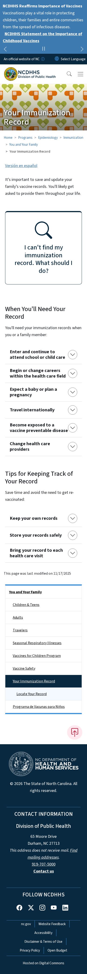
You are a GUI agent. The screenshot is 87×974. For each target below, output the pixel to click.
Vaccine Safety (24, 668)
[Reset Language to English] (57, 59)
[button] (66, 74)
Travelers (20, 630)
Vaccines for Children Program (37, 655)
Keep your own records (34, 518)
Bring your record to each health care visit (36, 553)
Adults (18, 617)
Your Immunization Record (34, 681)
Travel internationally (32, 410)
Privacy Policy (30, 950)
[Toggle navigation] (80, 74)
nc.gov (26, 924)
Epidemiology (48, 137)
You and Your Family (23, 144)
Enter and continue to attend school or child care (37, 355)
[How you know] (42, 59)
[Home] (30, 69)
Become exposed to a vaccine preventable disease (39, 428)
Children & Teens (26, 604)
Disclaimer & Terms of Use (43, 941)
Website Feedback (52, 924)
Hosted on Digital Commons (43, 963)
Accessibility (43, 932)
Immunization (73, 137)
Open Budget (57, 950)
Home (8, 137)
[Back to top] (74, 732)
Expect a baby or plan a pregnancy (33, 392)
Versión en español (21, 166)
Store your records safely (36, 535)
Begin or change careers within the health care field (38, 373)
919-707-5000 (43, 864)
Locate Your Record (31, 694)
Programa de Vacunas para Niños (39, 706)
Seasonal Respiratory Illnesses (37, 643)
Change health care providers (30, 447)
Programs (25, 137)
